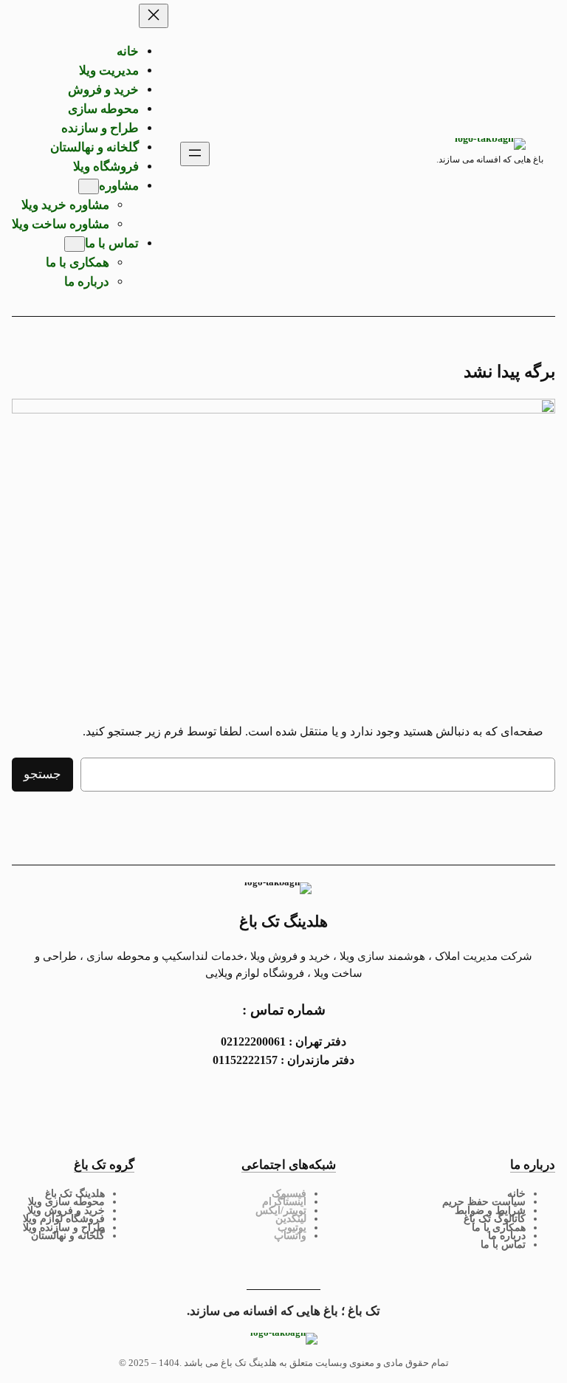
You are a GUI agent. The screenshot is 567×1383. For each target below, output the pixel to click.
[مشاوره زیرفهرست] (88, 186)
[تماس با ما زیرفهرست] (74, 244)
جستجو (42, 774)
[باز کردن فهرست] (195, 154)
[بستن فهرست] (153, 16)
